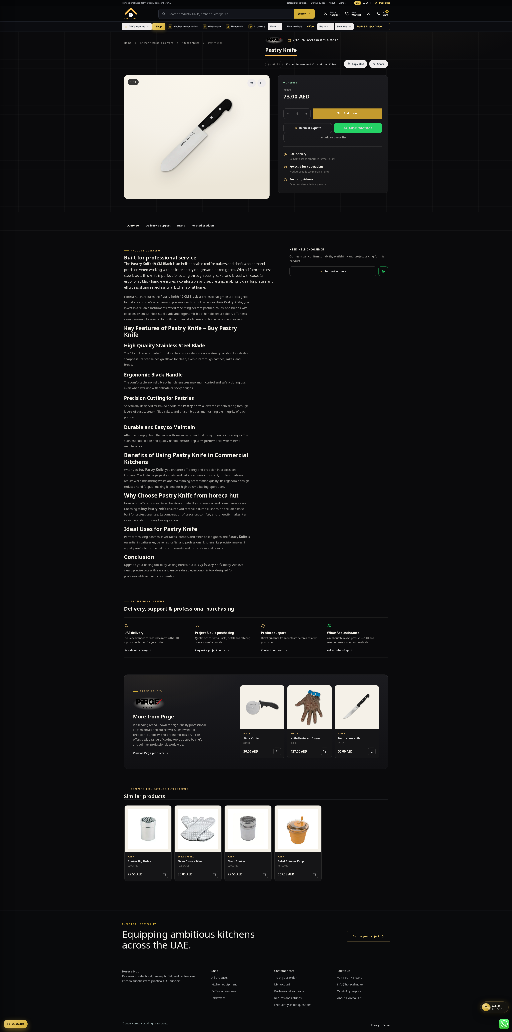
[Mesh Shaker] (248, 829)
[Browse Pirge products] (274, 40)
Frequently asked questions (292, 1005)
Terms (386, 1025)
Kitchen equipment (224, 984)
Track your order (285, 977)
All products (219, 977)
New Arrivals (294, 26)
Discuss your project (365, 936)
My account (282, 984)
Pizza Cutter (251, 738)
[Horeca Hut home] (137, 14)
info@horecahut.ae (350, 984)
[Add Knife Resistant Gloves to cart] (324, 751)
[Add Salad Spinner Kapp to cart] (314, 874)
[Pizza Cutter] (262, 707)
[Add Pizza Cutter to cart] (277, 751)
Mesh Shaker (236, 861)
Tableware (218, 998)
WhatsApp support (350, 991)
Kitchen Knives (190, 43)
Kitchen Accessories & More (156, 43)
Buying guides (318, 3)
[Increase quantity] (306, 114)
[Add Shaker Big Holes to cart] (164, 874)
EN (357, 2)
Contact (342, 3)
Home (127, 43)
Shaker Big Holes (139, 861)
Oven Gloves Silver (190, 861)
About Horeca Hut (349, 998)
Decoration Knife (349, 738)
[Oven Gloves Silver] (198, 829)
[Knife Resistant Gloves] (309, 707)
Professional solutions (297, 3)
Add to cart (351, 113)
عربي (365, 2)
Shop (159, 26)
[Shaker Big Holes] (148, 829)
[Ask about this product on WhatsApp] (383, 271)
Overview (133, 225)
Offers (311, 26)
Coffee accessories (223, 991)
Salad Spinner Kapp (291, 861)
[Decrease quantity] (288, 114)
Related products (203, 225)
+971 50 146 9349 (350, 977)
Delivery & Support (158, 225)
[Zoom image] (251, 83)
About (332, 3)
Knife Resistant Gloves (306, 738)
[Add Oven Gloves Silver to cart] (214, 874)
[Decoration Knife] (357, 707)
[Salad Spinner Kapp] (298, 829)
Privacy (375, 1025)
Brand (181, 225)
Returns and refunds (288, 998)
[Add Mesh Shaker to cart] (264, 874)
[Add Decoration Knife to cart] (372, 751)
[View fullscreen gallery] (261, 83)
